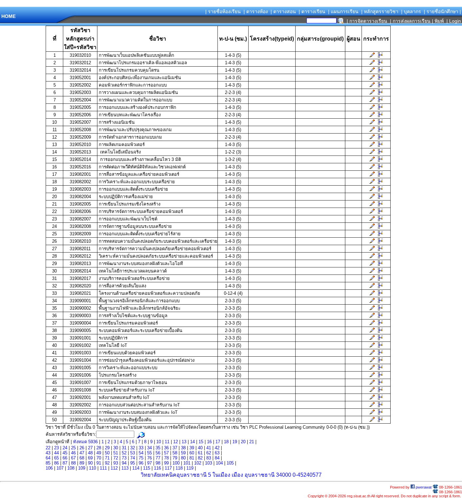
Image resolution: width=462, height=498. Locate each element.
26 (81, 447)
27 (90, 447)
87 (65, 463)
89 (81, 463)
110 (92, 468)
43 (48, 452)
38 (183, 447)
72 (115, 457)
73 (124, 457)
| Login (453, 21)
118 (179, 468)
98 (158, 463)
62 (208, 452)
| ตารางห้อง (256, 11)
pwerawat (423, 487)
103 (208, 463)
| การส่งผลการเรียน (410, 21)
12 (175, 441)
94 (124, 463)
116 (157, 468)
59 (183, 452)
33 (141, 447)
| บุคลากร (411, 11)
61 (200, 452)
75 (141, 457)
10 (158, 441)
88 (73, 463)
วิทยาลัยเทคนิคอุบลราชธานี (174, 475)
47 (81, 452)
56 (158, 452)
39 (191, 447)
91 (98, 463)
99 (166, 463)
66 (65, 457)
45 (65, 452)
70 (98, 457)
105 (230, 463)
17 (217, 441)
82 (200, 457)
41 (208, 447)
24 (65, 447)
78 (166, 457)
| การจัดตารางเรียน (367, 21)
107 (60, 468)
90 (90, 463)
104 (219, 463)
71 (107, 457)
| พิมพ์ (438, 21)
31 (124, 447)
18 (226, 441)
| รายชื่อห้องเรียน (223, 11)
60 (191, 452)
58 (174, 452)
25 (73, 447)
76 (149, 457)
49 (98, 452)
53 (132, 452)
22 (48, 447)
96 (141, 463)
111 (103, 468)
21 (251, 441)
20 (243, 441)
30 (115, 447)
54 (141, 452)
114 (135, 468)
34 (149, 447)
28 (98, 447)
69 (90, 457)
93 (115, 463)
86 (56, 463)
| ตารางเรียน (312, 11)
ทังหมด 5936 (86, 441)
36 (166, 447)
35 (158, 447)
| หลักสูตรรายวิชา (379, 11)
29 (107, 447)
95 (132, 463)
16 (209, 441)
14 (192, 441)
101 (186, 463)
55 (149, 452)
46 (73, 452)
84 (217, 457)
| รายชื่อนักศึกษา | (442, 11)
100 (176, 463)
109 (81, 468)
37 (174, 447)
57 (166, 452)
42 (217, 447)
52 (124, 452)
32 (132, 447)
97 (149, 463)
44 (56, 452)
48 (90, 452)
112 (114, 468)
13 (184, 441)
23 (56, 447)
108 (70, 468)
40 (200, 447)
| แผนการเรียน (343, 11)
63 (217, 452)
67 (73, 457)
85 (48, 463)
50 (107, 452)
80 (183, 457)
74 (132, 457)
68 (81, 457)
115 (146, 468)
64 (48, 457)
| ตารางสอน (283, 11)
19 (234, 441)
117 (168, 468)
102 (197, 463)
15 (201, 441)
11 (167, 441)
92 (107, 463)
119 (189, 468)
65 (56, 457)
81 (191, 457)
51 (115, 452)
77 (158, 457)
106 (49, 468)
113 (125, 468)
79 (174, 457)
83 (208, 457)
